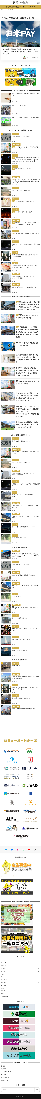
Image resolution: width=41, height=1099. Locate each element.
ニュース (3, 963)
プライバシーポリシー (7, 1072)
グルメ (3, 968)
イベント (3, 982)
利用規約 (3, 1069)
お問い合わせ (4, 996)
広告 (2, 993)
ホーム (3, 960)
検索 (37, 1089)
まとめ (3, 971)
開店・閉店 (4, 965)
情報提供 (3, 1066)
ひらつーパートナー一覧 (7, 876)
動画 (2, 977)
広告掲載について (6, 1077)
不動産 (3, 991)
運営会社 (3, 1074)
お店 (2, 974)
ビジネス (3, 985)
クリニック (4, 979)
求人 (2, 988)
